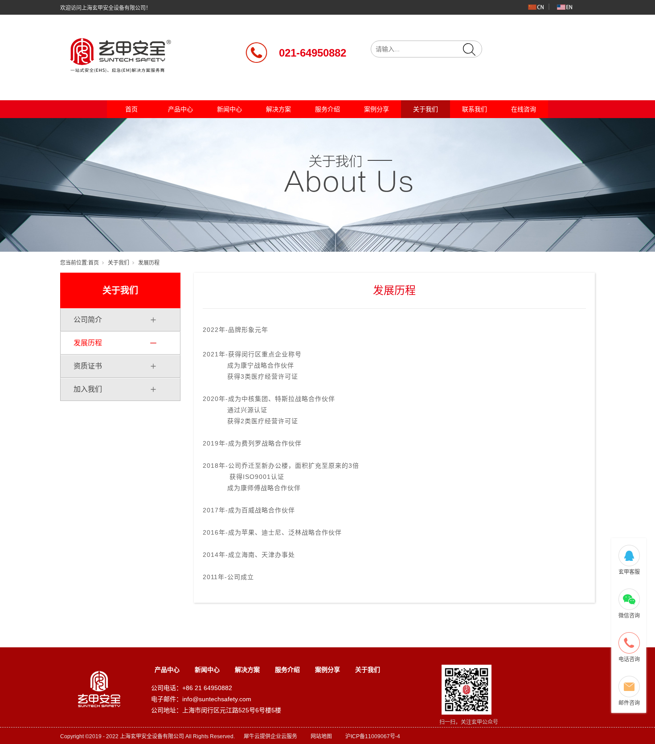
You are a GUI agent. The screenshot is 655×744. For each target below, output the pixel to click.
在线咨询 (523, 109)
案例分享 (376, 109)
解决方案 (278, 109)
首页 (131, 109)
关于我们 (425, 109)
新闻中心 (229, 109)
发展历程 (88, 343)
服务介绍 (327, 109)
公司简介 (88, 319)
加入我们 (88, 389)
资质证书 (88, 366)
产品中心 (180, 109)
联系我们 (474, 109)
